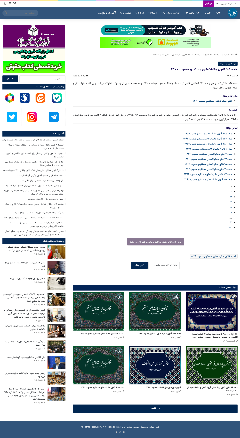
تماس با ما (125, 13)
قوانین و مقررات (171, 13)
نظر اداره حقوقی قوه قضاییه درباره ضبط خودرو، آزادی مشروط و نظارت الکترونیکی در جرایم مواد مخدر (36, 224)
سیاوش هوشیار (139, 427)
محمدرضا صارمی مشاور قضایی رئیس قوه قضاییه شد (40, 175)
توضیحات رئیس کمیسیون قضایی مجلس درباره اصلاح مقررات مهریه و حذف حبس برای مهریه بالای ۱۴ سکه (33, 192)
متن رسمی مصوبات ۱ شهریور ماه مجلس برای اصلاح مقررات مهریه (35, 185)
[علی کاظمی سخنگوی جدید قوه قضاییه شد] (56, 362)
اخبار (209, 13)
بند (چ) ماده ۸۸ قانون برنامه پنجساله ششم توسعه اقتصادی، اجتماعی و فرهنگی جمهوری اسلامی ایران (215, 335)
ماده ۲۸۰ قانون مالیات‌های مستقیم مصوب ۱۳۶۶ (207, 144)
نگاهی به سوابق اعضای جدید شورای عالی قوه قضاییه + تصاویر (25, 327)
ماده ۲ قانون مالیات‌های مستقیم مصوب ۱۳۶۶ (209, 154)
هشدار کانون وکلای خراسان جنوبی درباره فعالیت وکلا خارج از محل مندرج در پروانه (34, 205)
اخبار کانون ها (193, 13)
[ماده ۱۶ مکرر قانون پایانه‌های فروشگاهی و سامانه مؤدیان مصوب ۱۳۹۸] (212, 365)
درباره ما (140, 13)
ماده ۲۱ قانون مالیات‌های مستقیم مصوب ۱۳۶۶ (208, 169)
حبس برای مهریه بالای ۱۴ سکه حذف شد (46, 199)
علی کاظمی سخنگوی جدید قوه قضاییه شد (26, 357)
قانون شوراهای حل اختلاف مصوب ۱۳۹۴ (163, 387)
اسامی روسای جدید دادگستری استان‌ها (27, 278)
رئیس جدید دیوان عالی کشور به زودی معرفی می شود (25, 374)
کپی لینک (139, 265)
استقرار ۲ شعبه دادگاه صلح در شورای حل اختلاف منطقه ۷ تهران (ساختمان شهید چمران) (36, 146)
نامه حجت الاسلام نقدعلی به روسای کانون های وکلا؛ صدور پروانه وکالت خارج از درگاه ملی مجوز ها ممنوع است (24, 297)
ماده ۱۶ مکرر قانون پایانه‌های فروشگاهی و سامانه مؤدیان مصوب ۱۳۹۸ (212, 389)
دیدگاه (153, 13)
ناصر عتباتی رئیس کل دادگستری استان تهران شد (25, 264)
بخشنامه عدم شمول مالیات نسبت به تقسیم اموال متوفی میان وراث (34, 217)
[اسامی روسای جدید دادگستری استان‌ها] (56, 284)
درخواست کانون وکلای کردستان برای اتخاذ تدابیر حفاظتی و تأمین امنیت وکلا (35, 155)
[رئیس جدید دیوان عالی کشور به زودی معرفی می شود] (56, 378)
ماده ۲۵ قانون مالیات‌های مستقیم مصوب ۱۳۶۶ (208, 180)
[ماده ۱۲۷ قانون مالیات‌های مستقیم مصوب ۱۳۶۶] (98, 311)
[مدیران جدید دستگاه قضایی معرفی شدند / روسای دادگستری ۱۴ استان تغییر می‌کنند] (56, 252)
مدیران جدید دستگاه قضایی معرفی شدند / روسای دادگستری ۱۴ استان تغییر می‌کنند (26, 248)
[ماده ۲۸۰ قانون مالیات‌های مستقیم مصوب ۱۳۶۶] (98, 365)
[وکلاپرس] (233, 13)
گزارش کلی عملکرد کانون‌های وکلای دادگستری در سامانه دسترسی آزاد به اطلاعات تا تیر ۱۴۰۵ (34, 163)
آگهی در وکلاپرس (107, 13)
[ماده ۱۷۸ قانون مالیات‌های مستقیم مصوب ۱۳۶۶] (155, 311)
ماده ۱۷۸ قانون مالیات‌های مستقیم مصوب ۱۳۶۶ (207, 134)
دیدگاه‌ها (155, 408)
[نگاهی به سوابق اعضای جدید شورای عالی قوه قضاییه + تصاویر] (56, 331)
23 (230, 222)
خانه (218, 13)
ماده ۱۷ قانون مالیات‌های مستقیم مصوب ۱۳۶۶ (208, 159)
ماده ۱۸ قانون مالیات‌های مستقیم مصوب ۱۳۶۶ (208, 164)
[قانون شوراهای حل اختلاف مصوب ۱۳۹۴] (155, 365)
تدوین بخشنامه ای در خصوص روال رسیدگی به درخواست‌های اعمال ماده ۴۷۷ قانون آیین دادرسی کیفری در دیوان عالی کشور (34, 232)
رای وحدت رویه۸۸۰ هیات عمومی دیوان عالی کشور (42, 180)
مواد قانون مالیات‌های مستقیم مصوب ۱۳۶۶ (213, 256)
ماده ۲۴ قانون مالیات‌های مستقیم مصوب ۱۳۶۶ (208, 174)
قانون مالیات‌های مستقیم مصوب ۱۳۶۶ (212, 101)
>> (230, 228)
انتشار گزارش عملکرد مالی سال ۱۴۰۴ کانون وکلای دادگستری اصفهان (33, 170)
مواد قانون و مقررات (205, 55)
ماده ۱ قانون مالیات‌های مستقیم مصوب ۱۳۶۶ (209, 149)
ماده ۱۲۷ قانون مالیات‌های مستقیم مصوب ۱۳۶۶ (207, 139)
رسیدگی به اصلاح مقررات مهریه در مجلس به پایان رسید (39, 212)
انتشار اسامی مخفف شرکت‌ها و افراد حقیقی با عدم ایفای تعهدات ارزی (33, 140)
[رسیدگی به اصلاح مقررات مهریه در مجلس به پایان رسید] (56, 347)
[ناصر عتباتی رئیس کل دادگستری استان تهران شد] (56, 268)
